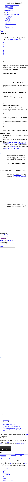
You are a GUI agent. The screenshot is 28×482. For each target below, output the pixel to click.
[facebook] (2, 31)
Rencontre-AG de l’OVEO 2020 (6, 474)
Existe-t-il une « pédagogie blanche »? (20, 443)
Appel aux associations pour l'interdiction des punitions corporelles (12, 149)
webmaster (25, 463)
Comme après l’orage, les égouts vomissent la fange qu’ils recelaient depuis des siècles (12, 425)
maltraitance (4, 456)
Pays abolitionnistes (7, 20)
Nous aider (6, 12)
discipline (27, 454)
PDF (5, 233)
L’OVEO (4, 4)
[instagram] (2, 30)
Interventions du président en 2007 (4, 234)
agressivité (1, 454)
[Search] (7, 236)
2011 (3, 52)
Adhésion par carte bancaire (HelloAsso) (7, 469)
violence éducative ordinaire (6, 458)
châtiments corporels (19, 454)
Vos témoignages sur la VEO (8, 15)
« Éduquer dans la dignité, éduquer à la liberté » (8, 427)
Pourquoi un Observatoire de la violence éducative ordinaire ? (12, 5)
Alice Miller (5, 454)
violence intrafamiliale (3, 457)
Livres (6, 23)
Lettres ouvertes (7, 11)
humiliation (25, 455)
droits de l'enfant (13, 455)
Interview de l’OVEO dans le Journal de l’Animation (9, 424)
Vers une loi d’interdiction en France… (9, 21)
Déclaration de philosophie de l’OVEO (9, 6)
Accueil (3, 471)
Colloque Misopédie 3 (6, 420)
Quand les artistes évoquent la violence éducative (10, 24)
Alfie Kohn (3, 454)
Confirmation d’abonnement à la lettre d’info (8, 480)
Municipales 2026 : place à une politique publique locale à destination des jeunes (12, 428)
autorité (10, 454)
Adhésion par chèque (10, 8)
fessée (21, 455)
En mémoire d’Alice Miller (6, 442)
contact (10, 463)
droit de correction (8, 455)
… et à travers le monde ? (8, 22)
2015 (3, 49)
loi (1, 456)
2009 (3, 53)
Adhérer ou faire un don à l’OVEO (9, 7)
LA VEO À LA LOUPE (5, 13)
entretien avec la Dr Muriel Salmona (13, 146)
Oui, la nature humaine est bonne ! (17, 175)
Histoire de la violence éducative (9, 16)
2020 (3, 46)
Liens (5, 26)
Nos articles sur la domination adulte (9, 27)
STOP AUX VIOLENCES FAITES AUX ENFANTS (13, 142)
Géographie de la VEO (7, 19)
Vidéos (6, 25)
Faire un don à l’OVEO (5, 468)
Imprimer (2, 233)
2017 (3, 48)
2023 (3, 44)
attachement (8, 454)
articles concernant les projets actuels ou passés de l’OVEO (14, 39)
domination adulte (3, 455)
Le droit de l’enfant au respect (17, 156)
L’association (4, 478)
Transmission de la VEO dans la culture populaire (11, 17)
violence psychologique (13, 457)
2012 (3, 51)
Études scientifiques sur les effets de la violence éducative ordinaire (12, 14)
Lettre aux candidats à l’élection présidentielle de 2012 (9, 147)
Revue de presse (3, 238)
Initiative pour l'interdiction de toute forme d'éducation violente (11, 148)
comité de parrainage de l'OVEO (22, 143)
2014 (3, 50)
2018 (3, 47)
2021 (3, 45)
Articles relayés (4, 470)
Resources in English (7, 18)
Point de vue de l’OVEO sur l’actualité (9, 10)
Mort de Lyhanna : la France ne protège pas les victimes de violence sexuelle (11, 426)
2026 (3, 42)
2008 (3, 54)
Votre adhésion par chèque (6, 477)
